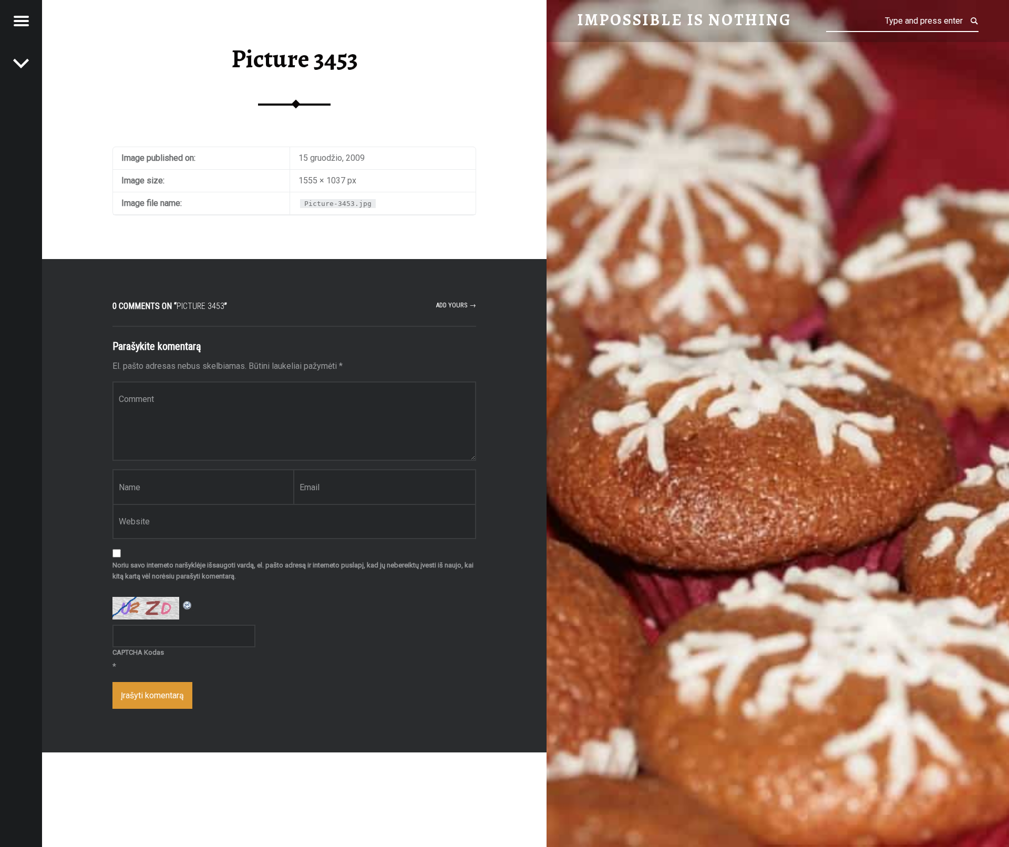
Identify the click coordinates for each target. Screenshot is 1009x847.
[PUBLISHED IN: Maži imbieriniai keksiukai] (21, 63)
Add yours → (456, 305)
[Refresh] (187, 603)
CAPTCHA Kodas (138, 652)
